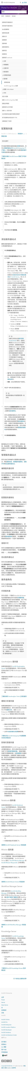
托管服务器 (20, 597)
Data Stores (4, 1005)
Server (3, 1002)
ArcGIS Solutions (6, 1032)
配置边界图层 (5, 103)
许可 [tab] (5, 93)
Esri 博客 (3, 1047)
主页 (2, 997)
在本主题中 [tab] (5, 141)
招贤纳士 (3, 1044)
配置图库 (4, 40)
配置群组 (4, 54)
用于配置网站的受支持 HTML (9, 117)
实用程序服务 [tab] (7, 75)
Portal (3, 1000)
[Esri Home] (4, 1055)
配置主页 (4, 36)
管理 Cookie (7, 1067)
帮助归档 (4, 136)
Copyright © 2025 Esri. (7, 1065)
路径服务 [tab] (6, 71)
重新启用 (9, 379)
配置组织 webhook (7, 57)
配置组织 (8, 16)
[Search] (20, 2)
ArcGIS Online (5, 1019)
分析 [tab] (5, 61)
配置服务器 (7, 82)
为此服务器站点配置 (12, 731)
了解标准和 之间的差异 (14, 696)
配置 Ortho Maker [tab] (9, 89)
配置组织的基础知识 (7, 22)
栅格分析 (9, 710)
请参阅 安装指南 (13, 845)
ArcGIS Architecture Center (9, 1035)
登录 (25, 2)
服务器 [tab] (5, 78)
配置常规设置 (5, 33)
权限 (18, 146)
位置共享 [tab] (6, 68)
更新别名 (9, 462)
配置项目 (4, 50)
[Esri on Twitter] (2, 1061)
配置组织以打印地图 (7, 107)
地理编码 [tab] (6, 64)
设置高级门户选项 (6, 121)
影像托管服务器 (12, 751)
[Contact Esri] (10, 1061)
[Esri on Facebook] (5, 1061)
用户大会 (3, 1049)
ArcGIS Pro (4, 1022)
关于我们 (3, 1042)
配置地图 (4, 43)
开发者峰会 (4, 1052)
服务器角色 (12, 411)
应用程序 (3, 1010)
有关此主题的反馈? (21, 978)
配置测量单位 (5, 47)
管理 (2, 16)
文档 (2, 1013)
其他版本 (20, 133)
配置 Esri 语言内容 (7, 110)
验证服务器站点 (10, 464)
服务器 (13, 16)
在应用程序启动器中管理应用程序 (11, 114)
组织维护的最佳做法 (7, 26)
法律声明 (13, 1067)
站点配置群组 (5, 29)
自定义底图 (5, 96)
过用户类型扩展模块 (12, 897)
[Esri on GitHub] (8, 1061)
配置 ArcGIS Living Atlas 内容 (10, 100)
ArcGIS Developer (6, 1030)
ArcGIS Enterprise (9, 2)
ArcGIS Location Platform (8, 1027)
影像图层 (18, 753)
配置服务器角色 (18, 462)
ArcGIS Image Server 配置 (11, 86)
